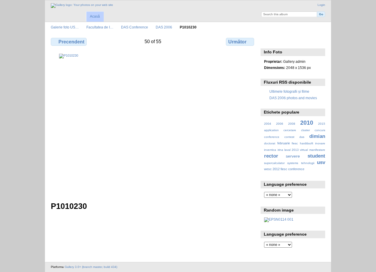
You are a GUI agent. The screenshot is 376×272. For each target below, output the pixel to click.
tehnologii (307, 163)
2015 (321, 123)
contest (289, 136)
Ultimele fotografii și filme (289, 91)
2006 (279, 123)
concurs (320, 130)
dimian (317, 136)
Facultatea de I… (99, 27)
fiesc (295, 143)
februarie (283, 143)
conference (271, 136)
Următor (237, 41)
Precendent (71, 41)
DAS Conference (134, 27)
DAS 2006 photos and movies (293, 98)
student (316, 156)
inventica (270, 149)
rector (271, 156)
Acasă (95, 16)
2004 (267, 123)
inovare (320, 143)
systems (292, 163)
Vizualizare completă (267, 41)
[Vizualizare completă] (153, 124)
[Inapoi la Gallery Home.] (82, 5)
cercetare (289, 130)
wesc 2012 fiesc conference (284, 169)
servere (293, 156)
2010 (306, 122)
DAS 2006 (164, 27)
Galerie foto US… (65, 27)
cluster (305, 130)
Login (321, 4)
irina (280, 149)
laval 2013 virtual (296, 149)
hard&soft (306, 143)
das (301, 136)
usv (321, 162)
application (271, 130)
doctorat (269, 143)
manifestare (317, 149)
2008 (291, 123)
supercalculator (274, 163)
